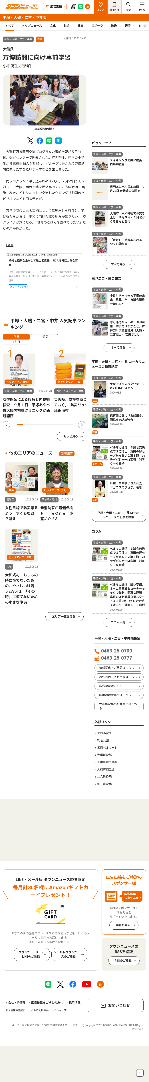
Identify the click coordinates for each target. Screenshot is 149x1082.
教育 (80, 25)
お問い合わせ (119, 1005)
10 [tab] (70, 424)
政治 (114, 25)
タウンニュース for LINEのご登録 (31, 954)
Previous (6, 424)
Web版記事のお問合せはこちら (118, 706)
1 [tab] (20, 424)
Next (81, 424)
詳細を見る (123, 925)
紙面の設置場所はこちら (115, 695)
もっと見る (70, 436)
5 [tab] (42, 424)
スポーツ (97, 25)
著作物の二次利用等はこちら (118, 677)
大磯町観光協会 (107, 762)
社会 (67, 25)
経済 (128, 25)
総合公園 (103, 740)
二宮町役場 (104, 776)
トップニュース (32, 25)
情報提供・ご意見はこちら (116, 668)
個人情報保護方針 (15, 1010)
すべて (9, 25)
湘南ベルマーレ (107, 747)
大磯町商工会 (106, 769)
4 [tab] (37, 424)
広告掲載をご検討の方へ (47, 1002)
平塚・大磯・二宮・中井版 (24, 17)
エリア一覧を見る (63, 616)
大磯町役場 (104, 755)
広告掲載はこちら (110, 686)
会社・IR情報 (16, 1002)
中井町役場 (104, 784)
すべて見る (118, 264)
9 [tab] (65, 424)
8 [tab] (59, 424)
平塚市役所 (104, 733)
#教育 (9, 245)
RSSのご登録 (123, 960)
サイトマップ (59, 1010)
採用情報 (74, 1002)
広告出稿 (56, 6)
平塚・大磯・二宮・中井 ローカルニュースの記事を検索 (118, 515)
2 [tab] (26, 424)
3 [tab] (31, 424)
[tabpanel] (44, 103)
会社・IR (114, 10)
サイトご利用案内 (38, 1010)
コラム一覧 (118, 622)
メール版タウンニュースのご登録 (68, 954)
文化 (53, 25)
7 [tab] (54, 424)
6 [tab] (48, 424)
